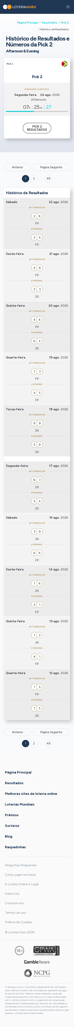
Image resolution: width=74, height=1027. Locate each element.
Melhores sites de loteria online (31, 794)
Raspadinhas (15, 847)
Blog (8, 836)
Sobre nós (12, 894)
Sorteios (12, 826)
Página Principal (27, 22)
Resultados (49, 22)
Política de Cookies (18, 922)
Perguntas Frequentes (21, 865)
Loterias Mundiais (20, 804)
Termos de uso (15, 912)
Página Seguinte (51, 167)
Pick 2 (65, 22)
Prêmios (12, 815)
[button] (68, 7)
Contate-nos (14, 903)
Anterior (17, 167)
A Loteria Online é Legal (22, 884)
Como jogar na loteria (20, 875)
